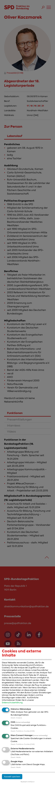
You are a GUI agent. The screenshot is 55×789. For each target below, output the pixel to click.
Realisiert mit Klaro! (27, 782)
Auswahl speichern (12, 776)
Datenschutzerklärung (12, 702)
